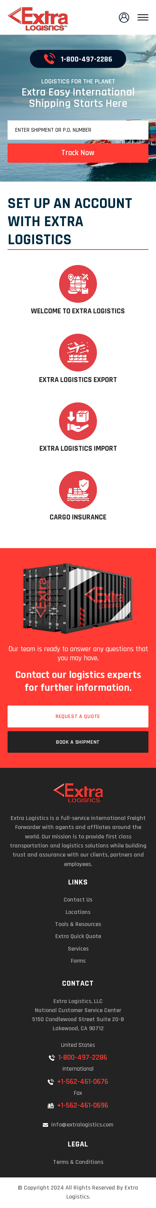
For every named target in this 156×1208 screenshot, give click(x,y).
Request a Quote (78, 716)
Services (78, 949)
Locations (78, 912)
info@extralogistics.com (81, 1125)
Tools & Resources (78, 924)
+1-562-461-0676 (81, 1081)
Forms (78, 961)
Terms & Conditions (78, 1162)
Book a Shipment (78, 742)
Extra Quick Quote (78, 936)
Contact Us (78, 900)
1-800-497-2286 (85, 59)
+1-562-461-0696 (81, 1105)
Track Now (78, 153)
